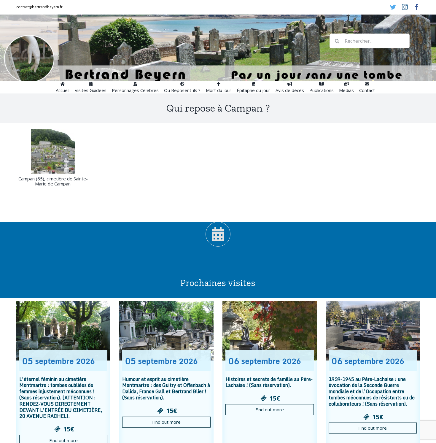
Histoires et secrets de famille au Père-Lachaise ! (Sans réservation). (269, 382)
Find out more (166, 422)
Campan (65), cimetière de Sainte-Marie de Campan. (53, 181)
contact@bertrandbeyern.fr (39, 6)
